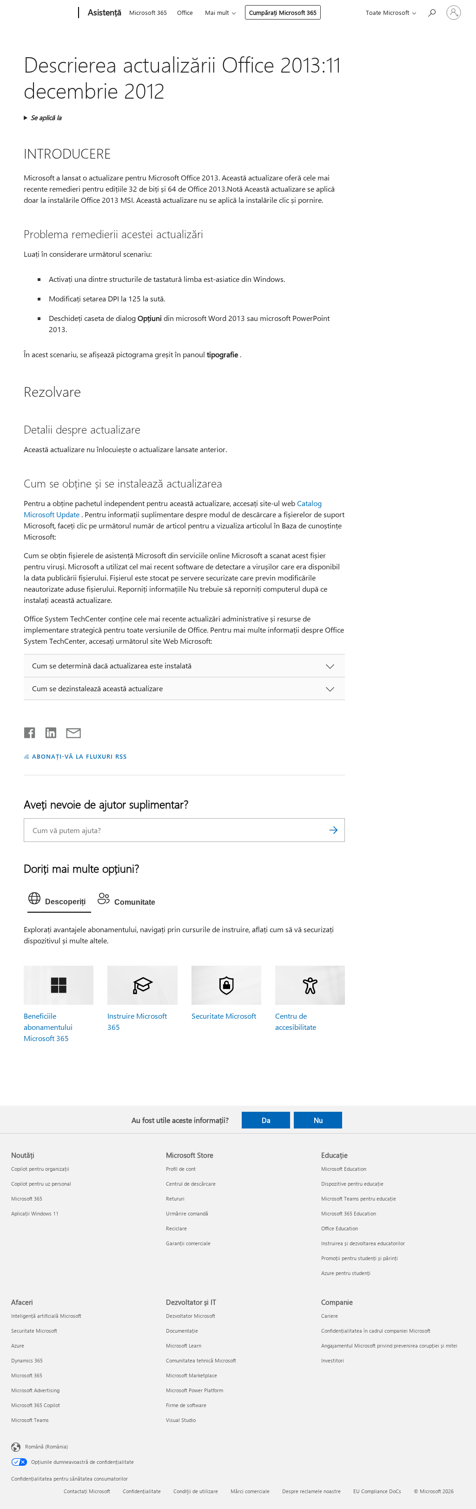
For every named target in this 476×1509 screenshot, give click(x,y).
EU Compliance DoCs (377, 1491)
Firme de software (186, 1405)
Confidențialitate (142, 1491)
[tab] (59, 900)
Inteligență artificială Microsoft (46, 1315)
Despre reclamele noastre (311, 1491)
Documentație (182, 1330)
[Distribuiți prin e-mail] (69, 731)
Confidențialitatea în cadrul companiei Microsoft (375, 1330)
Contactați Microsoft (87, 1491)
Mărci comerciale (250, 1491)
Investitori (332, 1360)
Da (266, 1120)
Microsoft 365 (148, 12)
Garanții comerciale (188, 1243)
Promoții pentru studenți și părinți (359, 1258)
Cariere (329, 1315)
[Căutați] (333, 830)
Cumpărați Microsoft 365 (283, 12)
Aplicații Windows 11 (35, 1213)
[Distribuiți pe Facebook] (30, 731)
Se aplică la (46, 117)
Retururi (175, 1198)
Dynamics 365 (27, 1360)
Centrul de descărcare (191, 1183)
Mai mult (217, 12)
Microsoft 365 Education (348, 1213)
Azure (17, 1345)
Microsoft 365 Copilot (35, 1405)
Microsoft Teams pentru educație (358, 1198)
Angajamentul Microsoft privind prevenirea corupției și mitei (389, 1345)
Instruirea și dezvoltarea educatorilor (363, 1243)
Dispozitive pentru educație (352, 1183)
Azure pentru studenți (345, 1272)
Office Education (339, 1228)
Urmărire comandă (187, 1213)
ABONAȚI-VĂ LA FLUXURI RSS (79, 756)
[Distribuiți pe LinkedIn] (47, 731)
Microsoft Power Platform (194, 1390)
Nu (318, 1120)
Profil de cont (181, 1168)
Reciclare (176, 1228)
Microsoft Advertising (35, 1390)
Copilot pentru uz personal (41, 1183)
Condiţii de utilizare (195, 1491)
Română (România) (46, 1446)
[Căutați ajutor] (431, 11)
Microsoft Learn (183, 1345)
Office (185, 12)
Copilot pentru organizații (40, 1168)
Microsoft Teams (30, 1419)
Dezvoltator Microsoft (190, 1315)
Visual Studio (181, 1419)
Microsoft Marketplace (191, 1375)
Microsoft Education (343, 1168)
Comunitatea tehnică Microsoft (201, 1360)
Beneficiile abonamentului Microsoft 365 (48, 1027)
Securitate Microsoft (224, 1016)
